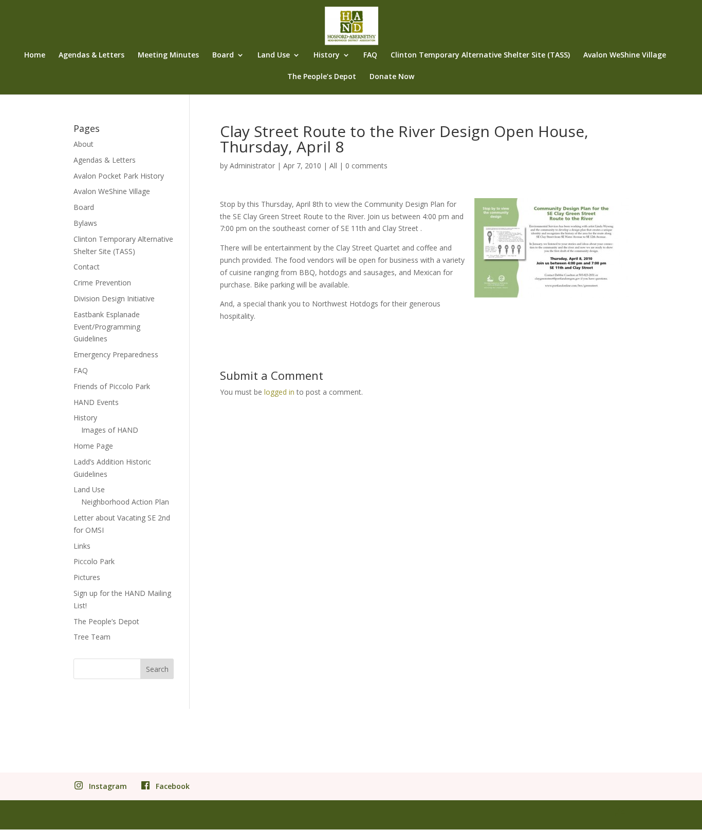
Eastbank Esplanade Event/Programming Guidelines (106, 327)
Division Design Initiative (114, 298)
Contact (86, 267)
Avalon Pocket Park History (118, 176)
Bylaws (85, 223)
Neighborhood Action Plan (125, 502)
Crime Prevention (102, 282)
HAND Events (96, 402)
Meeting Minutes (168, 55)
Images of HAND (109, 430)
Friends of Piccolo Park (111, 386)
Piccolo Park (94, 561)
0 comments (366, 165)
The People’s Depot (321, 77)
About (83, 144)
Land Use (273, 55)
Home (34, 55)
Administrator (252, 165)
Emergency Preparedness (115, 354)
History (326, 55)
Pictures (86, 577)
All (333, 165)
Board (223, 55)
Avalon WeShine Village (624, 55)
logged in (279, 392)
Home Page (93, 446)
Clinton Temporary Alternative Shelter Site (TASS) (480, 55)
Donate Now (392, 77)
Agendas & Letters (91, 55)
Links (81, 546)
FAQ (370, 55)
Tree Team (91, 637)
